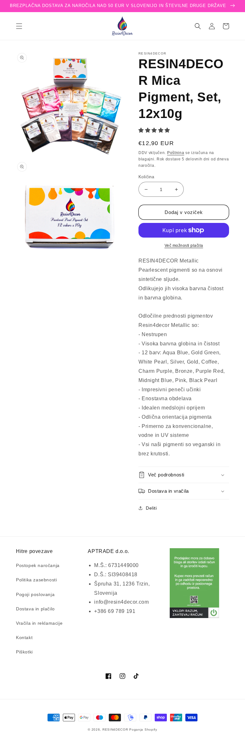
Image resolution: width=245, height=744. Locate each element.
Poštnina (175, 153)
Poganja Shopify (143, 729)
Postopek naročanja (38, 565)
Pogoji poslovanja (35, 594)
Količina (146, 176)
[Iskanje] (198, 26)
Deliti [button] (151, 508)
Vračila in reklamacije (39, 623)
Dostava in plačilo (35, 608)
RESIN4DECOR (115, 729)
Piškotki (24, 651)
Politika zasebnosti (36, 579)
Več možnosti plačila (184, 245)
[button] (19, 26)
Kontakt (24, 637)
